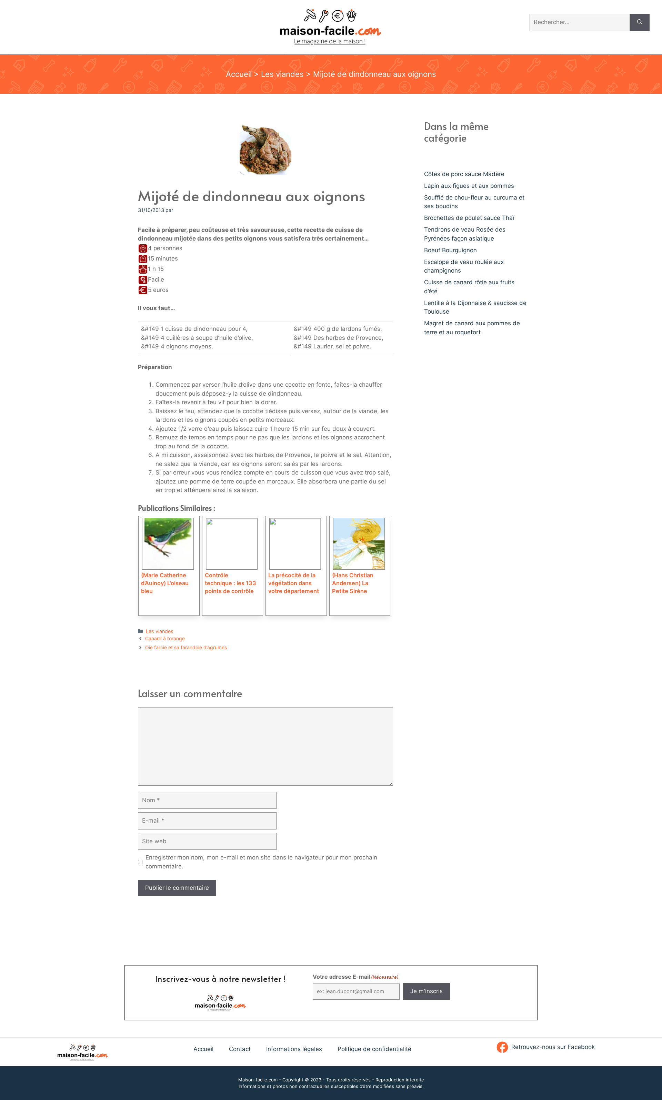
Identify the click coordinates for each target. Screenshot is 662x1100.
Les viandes (282, 74)
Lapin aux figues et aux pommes (469, 185)
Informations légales (294, 1049)
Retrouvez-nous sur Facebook (553, 1046)
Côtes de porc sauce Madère (464, 174)
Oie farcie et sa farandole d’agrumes (186, 647)
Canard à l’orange (165, 638)
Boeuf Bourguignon (450, 250)
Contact (240, 1049)
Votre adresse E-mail (356, 976)
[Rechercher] (640, 22)
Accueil (239, 74)
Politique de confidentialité (374, 1049)
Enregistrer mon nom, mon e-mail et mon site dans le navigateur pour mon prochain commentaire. (261, 862)
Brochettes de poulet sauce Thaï (469, 217)
